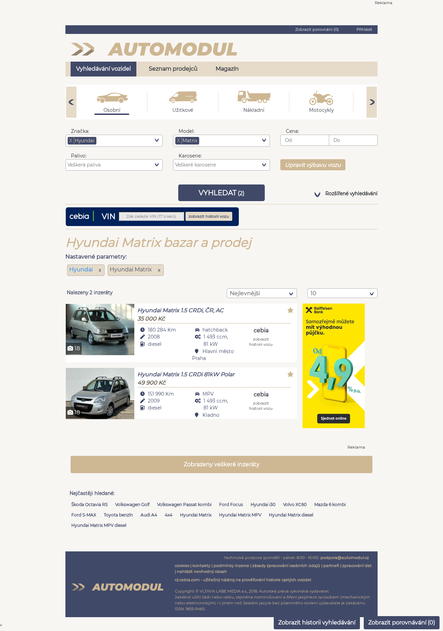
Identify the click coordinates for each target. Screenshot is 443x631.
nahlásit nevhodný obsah (202, 571)
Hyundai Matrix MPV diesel (98, 525)
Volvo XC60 (295, 504)
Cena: (292, 131)
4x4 (168, 514)
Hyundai (81, 269)
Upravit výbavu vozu (313, 165)
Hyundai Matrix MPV (240, 514)
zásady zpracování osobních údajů (286, 565)
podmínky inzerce (231, 565)
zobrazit (261, 341)
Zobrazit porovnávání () (401, 622)
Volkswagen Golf (132, 504)
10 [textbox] (313, 293)
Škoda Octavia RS (89, 504)
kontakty (201, 565)
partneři (331, 565)
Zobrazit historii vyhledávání (316, 622)
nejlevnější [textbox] (245, 293)
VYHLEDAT (221, 193)
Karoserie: (190, 156)
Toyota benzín (118, 514)
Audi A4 (149, 514)
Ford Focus (231, 504)
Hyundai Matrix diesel (291, 514)
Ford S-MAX (83, 514)
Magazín (227, 68)
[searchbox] (108, 140)
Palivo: (79, 156)
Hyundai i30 (263, 504)
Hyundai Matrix (195, 514)
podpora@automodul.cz (344, 557)
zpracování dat (357, 565)
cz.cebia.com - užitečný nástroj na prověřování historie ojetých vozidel (243, 579)
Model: (187, 131)
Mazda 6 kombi (330, 504)
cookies (182, 565)
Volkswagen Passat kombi (184, 504)
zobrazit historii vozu (209, 216)
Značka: (80, 131)
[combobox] (114, 140)
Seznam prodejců (173, 68)
